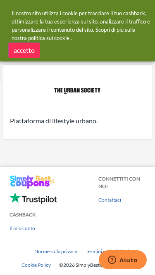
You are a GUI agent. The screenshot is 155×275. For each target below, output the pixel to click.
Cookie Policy (36, 265)
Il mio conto (22, 228)
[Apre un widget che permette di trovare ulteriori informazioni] (123, 260)
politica (36, 38)
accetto (24, 50)
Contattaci (109, 200)
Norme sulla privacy (55, 251)
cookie (61, 38)
